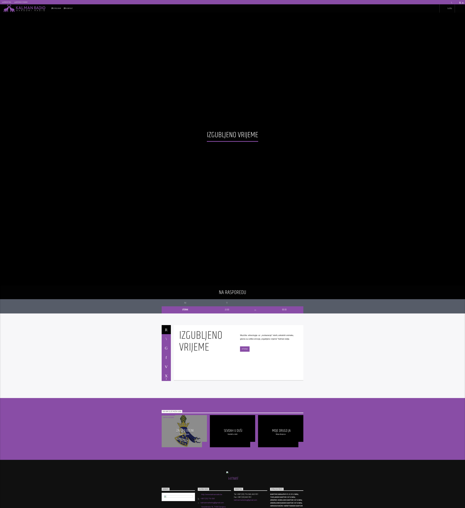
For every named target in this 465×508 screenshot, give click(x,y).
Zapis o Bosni (168, 421)
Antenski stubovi (22, 2)
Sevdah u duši (233, 435)
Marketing (7, 2)
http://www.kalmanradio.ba (211, 498)
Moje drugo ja (281, 435)
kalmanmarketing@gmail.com (212, 507)
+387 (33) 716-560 (208, 503)
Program (57, 8)
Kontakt (69, 8)
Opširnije (245, 352)
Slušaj (449, 8)
